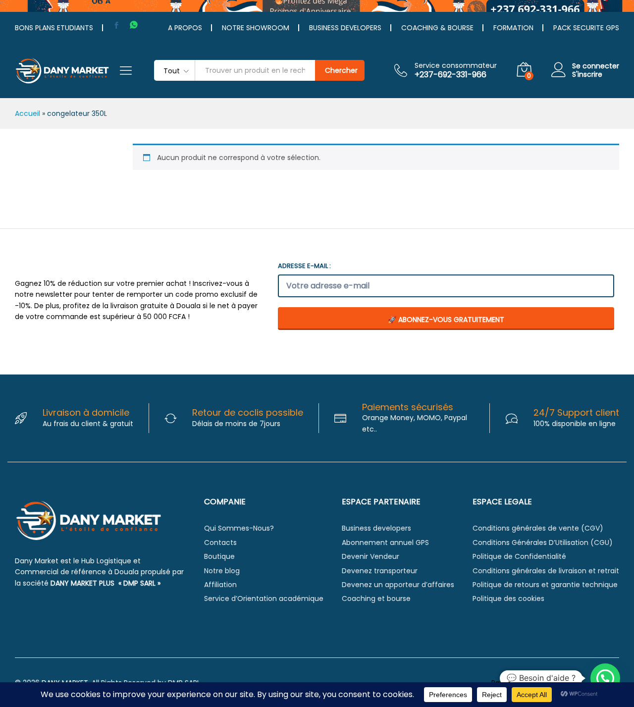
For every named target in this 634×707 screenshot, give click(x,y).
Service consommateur (456, 65)
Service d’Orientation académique (263, 598)
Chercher (341, 70)
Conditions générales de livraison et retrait (546, 571)
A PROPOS (185, 28)
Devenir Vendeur (370, 556)
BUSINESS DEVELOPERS (345, 28)
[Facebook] (116, 25)
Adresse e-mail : (304, 266)
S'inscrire (587, 74)
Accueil (27, 113)
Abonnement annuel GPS (385, 542)
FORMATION (513, 28)
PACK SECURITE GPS (586, 28)
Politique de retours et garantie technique (545, 585)
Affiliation (220, 585)
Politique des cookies (508, 598)
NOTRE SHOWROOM (255, 28)
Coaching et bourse (376, 598)
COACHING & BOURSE (437, 28)
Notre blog (222, 571)
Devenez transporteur (380, 571)
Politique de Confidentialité (519, 556)
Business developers (376, 528)
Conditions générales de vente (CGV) (538, 528)
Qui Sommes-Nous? (239, 528)
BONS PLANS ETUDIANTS (54, 28)
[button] (605, 678)
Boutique (219, 556)
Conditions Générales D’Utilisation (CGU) (543, 542)
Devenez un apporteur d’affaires (398, 585)
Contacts (220, 542)
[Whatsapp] (134, 25)
